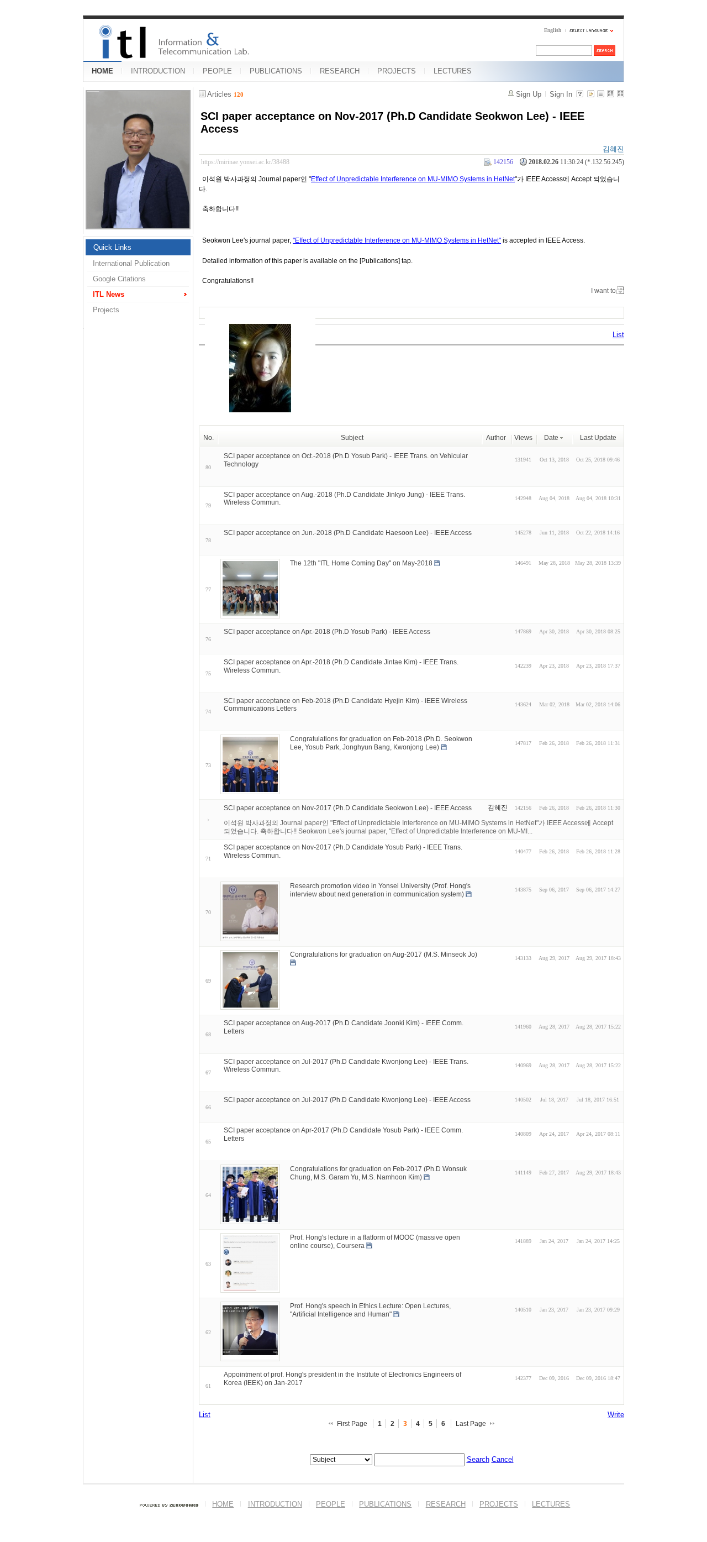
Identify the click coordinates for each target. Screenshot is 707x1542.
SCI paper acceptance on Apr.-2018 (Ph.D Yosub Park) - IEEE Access (327, 632)
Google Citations (119, 279)
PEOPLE (217, 71)
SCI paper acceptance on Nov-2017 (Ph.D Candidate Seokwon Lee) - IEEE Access (348, 808)
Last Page (471, 1424)
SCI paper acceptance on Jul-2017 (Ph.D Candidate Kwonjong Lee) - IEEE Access (347, 1100)
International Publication (131, 263)
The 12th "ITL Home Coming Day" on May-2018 (361, 563)
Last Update (598, 438)
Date (551, 438)
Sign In (561, 94)
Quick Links (112, 247)
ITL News (108, 294)
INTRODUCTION (158, 71)
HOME (102, 71)
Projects (106, 310)
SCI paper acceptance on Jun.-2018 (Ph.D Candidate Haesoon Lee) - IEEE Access (348, 533)
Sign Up (528, 94)
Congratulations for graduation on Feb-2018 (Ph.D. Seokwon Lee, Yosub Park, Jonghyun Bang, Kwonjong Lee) (381, 743)
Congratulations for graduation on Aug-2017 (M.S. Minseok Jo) (383, 954)
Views (523, 438)
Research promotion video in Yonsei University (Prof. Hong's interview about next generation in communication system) (380, 890)
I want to (603, 291)
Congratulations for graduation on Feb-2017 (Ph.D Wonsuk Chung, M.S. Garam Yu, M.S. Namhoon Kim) (378, 1173)
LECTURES (453, 71)
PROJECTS (396, 71)
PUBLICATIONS (276, 71)
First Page (352, 1424)
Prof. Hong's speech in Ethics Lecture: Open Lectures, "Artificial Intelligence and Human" (370, 1310)
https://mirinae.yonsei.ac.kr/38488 (245, 162)
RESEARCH (340, 71)
